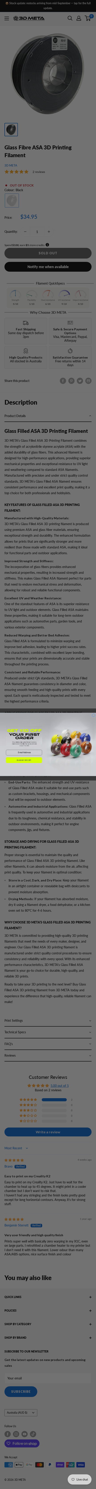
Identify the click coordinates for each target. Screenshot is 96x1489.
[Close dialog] (93, 715)
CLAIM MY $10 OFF (24, 760)
